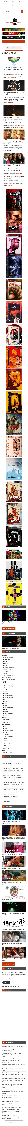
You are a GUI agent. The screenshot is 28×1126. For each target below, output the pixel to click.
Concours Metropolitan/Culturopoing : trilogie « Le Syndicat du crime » (12, 1111)
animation (19, 761)
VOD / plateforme (7, 753)
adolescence (12, 777)
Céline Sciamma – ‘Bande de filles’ (12, 165)
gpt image (4, 1107)
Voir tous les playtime (9, 628)
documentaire (21, 791)
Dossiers (6, 688)
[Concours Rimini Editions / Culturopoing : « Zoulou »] (13, 30)
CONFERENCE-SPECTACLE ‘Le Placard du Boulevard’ (13, 854)
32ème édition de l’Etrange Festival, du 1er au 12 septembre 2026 (13, 822)
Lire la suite (13, 77)
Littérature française (8, 697)
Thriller (5, 794)
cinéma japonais (12, 791)
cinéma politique (20, 777)
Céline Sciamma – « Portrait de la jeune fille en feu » (14, 93)
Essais (5, 691)
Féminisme (5, 765)
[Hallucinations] (14, 277)
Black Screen (5, 1049)
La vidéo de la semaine (8, 713)
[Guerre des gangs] (14, 412)
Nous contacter (7, 8)
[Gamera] (14, 434)
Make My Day (15, 768)
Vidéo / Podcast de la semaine (10, 675)
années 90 (14, 761)
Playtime (5, 722)
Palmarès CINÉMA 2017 (16, 1107)
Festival (5, 665)
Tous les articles (7, 1)
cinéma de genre (20, 770)
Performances (7, 742)
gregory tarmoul (6, 1058)
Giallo (4, 787)
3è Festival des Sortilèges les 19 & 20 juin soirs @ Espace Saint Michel (13, 898)
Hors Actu (6, 711)
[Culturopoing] (13, 26)
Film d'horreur (15, 784)
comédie (21, 789)
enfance (5, 763)
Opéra (5, 738)
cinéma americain (7, 801)
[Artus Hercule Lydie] (14, 502)
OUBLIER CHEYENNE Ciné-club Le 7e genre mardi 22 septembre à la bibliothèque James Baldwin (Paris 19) (13, 838)
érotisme (14, 772)
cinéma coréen (17, 775)
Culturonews (15, 1)
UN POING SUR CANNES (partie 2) (12, 117)
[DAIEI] (14, 582)
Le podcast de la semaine (9, 680)
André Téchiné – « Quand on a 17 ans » (14, 142)
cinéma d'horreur (19, 779)
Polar (5, 699)
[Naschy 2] (14, 389)
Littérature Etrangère (8, 695)
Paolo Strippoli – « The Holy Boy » (16, 1046)
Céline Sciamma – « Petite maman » (13, 69)
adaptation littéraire (8, 775)
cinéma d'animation (12, 782)
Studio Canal (17, 763)
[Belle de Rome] (14, 345)
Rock (9, 768)
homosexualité (6, 761)
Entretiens (6, 661)
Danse (5, 728)
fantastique (21, 782)
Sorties (5, 701)
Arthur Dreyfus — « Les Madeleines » (16, 1064)
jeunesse (23, 765)
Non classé (6, 720)
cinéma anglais (11, 770)
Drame (12, 798)
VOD (4, 750)
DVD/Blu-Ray (6, 659)
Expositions (6, 734)
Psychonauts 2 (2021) (7, 622)
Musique (5, 704)
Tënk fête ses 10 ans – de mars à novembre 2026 (13, 929)
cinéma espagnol (7, 784)
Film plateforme (7, 677)
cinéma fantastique (7, 796)
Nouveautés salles (7, 669)
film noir (11, 765)
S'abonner (6, 982)
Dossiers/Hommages (8, 657)
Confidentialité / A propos (10, 5)
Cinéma (5, 656)
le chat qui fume (6, 772)
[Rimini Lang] (14, 559)
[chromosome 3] (14, 300)
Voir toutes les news (8, 964)
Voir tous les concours (13, 41)
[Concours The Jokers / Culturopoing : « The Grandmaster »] (13, 37)
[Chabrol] (14, 457)
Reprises (6, 671)
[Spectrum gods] (14, 479)
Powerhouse (6, 779)
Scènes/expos (6, 724)
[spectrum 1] (14, 604)
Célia (3, 1046)
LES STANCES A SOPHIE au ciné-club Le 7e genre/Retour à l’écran (11, 883)
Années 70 (5, 791)
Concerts (6, 705)
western (5, 770)
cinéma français (19, 798)
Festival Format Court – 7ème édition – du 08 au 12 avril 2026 (14, 914)
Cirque (5, 726)
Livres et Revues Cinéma (9, 667)
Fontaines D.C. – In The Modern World (10, 648)
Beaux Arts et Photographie (9, 686)
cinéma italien (6, 798)
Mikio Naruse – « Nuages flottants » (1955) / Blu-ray (13, 943)
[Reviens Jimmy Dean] (14, 255)
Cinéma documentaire (13, 794)
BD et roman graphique (9, 684)
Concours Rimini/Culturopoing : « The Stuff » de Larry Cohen (12, 1091)
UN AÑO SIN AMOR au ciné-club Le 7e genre (11, 868)
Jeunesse (6, 693)
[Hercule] (14, 524)
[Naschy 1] (14, 367)
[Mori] (14, 546)
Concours (21, 1)
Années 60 (10, 763)
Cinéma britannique (7, 789)
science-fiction (11, 787)
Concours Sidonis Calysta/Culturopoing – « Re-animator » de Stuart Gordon (12, 1054)
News (4, 718)
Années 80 (15, 789)
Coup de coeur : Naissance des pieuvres (14, 177)
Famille (21, 768)
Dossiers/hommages (8, 707)
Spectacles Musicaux (8, 744)
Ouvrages (6, 740)
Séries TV (6, 673)
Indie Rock (17, 765)
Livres (4, 682)
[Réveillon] (14, 210)
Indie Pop (5, 768)
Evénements (6, 663)
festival (15, 796)
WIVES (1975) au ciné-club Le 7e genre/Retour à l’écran (13, 959)
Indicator (5, 777)
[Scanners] (14, 322)
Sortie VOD (6, 748)
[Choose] (14, 232)
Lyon (22, 784)
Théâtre (5, 746)
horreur (5, 782)
